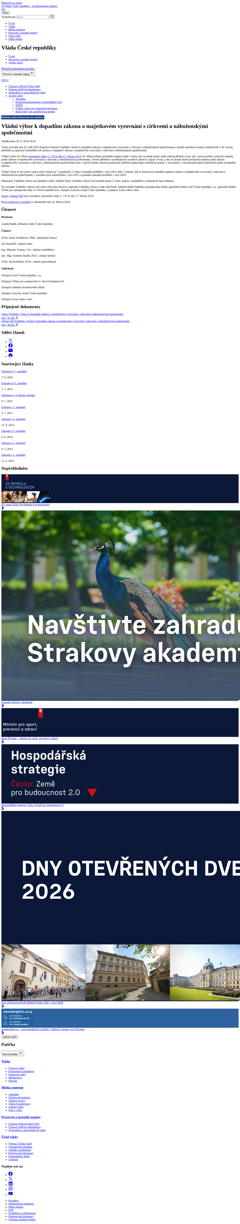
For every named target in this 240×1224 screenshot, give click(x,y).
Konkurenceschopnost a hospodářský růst (38, 102)
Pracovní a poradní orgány (23, 32)
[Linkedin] (10, 1184)
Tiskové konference (19, 1103)
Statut (4, 195)
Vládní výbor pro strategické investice (36, 108)
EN (3, 9)
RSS (11, 1210)
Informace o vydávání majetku (18, 395)
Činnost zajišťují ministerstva (24, 89)
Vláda (11, 26)
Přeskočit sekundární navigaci (17, 68)
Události (13, 1159)
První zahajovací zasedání (15, 201)
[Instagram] (10, 1189)
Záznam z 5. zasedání (13, 407)
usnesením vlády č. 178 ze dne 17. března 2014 (54, 156)
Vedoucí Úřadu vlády (20, 1143)
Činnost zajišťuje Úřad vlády (24, 86)
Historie (12, 1080)
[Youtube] (10, 1194)
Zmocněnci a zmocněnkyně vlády (27, 92)
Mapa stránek (15, 1206)
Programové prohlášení (21, 1071)
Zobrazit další (10, 1037)
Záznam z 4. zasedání (13, 419)
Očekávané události (19, 1097)
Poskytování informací (20, 1153)
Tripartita (20, 98)
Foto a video (15, 1110)
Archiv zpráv (15, 95)
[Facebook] (10, 1174)
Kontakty (13, 1200)
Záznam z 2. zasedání (13, 442)
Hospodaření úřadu (19, 1156)
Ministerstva (15, 1077)
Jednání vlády (16, 1107)
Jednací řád (16, 195)
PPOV (5, 80)
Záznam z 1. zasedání (13, 454)
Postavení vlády (17, 1074)
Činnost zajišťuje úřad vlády (24, 1123)
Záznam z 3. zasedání (13, 431)
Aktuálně (13, 1094)
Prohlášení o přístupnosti (22, 1213)
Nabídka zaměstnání (19, 1150)
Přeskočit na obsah (11, 2)
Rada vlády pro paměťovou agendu (35, 111)
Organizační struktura (20, 1146)
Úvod (11, 23)
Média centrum (16, 29)
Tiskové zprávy (16, 1100)
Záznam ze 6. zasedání (14, 383)
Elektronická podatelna (21, 1203)
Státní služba (15, 39)
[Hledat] (52, 17)
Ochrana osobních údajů (21, 1219)
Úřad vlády (14, 35)
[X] (10, 1179)
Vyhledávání (8, 16)
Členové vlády (16, 1068)
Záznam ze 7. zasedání (14, 371)
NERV (19, 105)
